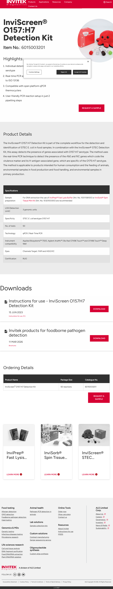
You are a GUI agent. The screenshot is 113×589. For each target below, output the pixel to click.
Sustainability (101, 528)
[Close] (88, 61)
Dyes (7, 251)
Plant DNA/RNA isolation (11, 557)
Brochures (12, 346)
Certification (10, 258)
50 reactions (66, 387)
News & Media (102, 525)
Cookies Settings (34, 72)
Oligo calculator (64, 514)
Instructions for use (65, 531)
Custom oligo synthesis (39, 554)
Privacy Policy (67, 582)
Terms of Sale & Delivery (53, 582)
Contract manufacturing (39, 537)
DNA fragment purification (12, 551)
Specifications (11, 190)
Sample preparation (10, 199)
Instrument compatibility (11, 242)
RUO (25, 258)
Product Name (11, 380)
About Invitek (63, 529)
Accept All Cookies (80, 72)
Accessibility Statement (10, 582)
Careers (99, 517)
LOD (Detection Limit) (12, 209)
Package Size (66, 380)
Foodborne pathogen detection (14, 517)
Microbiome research (10, 537)
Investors (99, 522)
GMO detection (8, 514)
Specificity (10, 218)
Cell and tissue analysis (11, 548)
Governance (101, 520)
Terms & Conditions (37, 582)
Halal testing (7, 520)
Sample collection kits (38, 526)
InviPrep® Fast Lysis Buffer (61, 197)
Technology (10, 233)
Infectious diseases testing (12, 534)
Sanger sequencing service (40, 540)
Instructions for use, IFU (17, 316)
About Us (100, 514)
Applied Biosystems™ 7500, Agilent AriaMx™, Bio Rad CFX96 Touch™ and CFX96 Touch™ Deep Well (65, 242)
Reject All (64, 72)
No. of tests (10, 226)
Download (99, 309)
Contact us (62, 517)
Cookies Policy (24, 582)
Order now (62, 512)
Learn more (13, 474)
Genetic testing (8, 531)
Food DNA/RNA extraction (12, 554)
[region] (57, 68)
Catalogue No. (91, 380)
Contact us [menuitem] (32, 6)
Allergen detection (9, 512)
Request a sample (91, 108)
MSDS (60, 534)
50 (24, 226)
